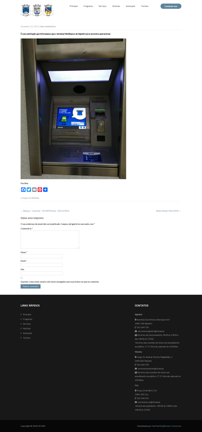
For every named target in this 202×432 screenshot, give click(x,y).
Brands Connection (172, 426)
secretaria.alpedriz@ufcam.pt (151, 331)
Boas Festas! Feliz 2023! (168, 211)
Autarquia (130, 6)
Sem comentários (48, 26)
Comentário (27, 228)
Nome (24, 252)
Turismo (144, 6)
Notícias (116, 6)
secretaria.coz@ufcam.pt (149, 402)
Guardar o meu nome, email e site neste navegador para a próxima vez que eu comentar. (60, 281)
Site (22, 269)
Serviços (102, 6)
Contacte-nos (171, 6)
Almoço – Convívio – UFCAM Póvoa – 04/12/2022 (45, 211)
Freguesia (88, 6)
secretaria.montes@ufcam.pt (151, 368)
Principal (74, 6)
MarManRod (157, 426)
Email (24, 261)
